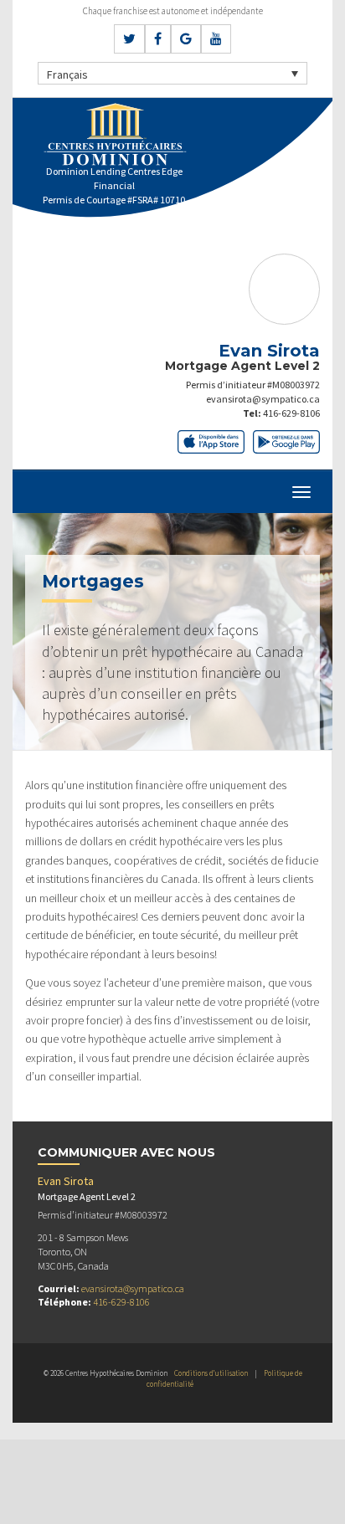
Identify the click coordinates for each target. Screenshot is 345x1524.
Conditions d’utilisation (211, 1373)
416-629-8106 (291, 413)
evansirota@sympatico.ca (263, 399)
